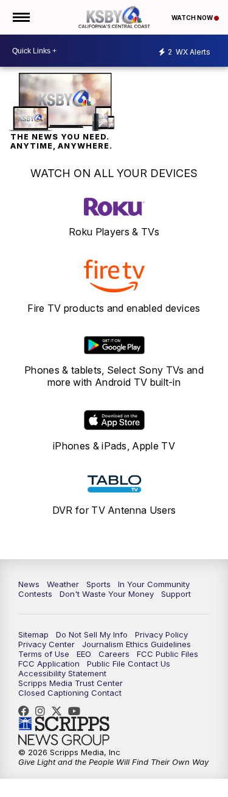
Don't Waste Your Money (107, 594)
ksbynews (26, 710)
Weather (63, 584)
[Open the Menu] (20, 17)
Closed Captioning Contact (70, 693)
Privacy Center (46, 644)
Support (176, 594)
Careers (114, 654)
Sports (98, 584)
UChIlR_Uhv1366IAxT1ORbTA (77, 710)
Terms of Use (43, 654)
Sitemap (33, 634)
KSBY (59, 710)
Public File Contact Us (128, 663)
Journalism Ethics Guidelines (136, 644)
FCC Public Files (167, 654)
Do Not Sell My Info (92, 634)
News (29, 584)
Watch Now (192, 17)
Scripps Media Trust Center (70, 683)
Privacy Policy (161, 634)
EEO (84, 654)
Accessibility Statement (62, 673)
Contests (35, 594)
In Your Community (154, 584)
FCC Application (49, 663)
